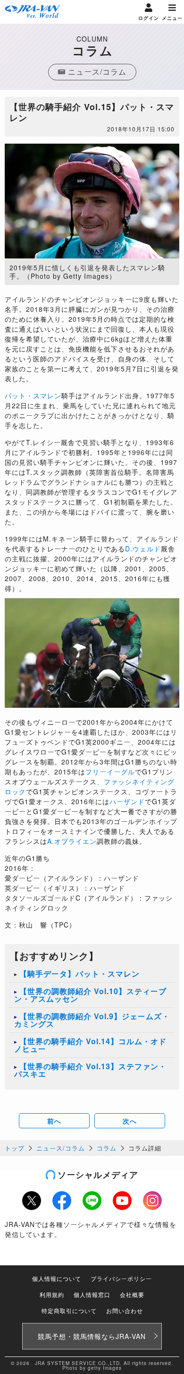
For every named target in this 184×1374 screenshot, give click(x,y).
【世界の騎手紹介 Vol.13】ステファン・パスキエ (90, 1070)
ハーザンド (127, 801)
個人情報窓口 (92, 1294)
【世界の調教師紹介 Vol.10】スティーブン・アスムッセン (90, 995)
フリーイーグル (110, 771)
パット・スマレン (33, 395)
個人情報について (56, 1278)
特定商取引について (69, 1310)
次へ (130, 1120)
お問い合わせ (124, 1310)
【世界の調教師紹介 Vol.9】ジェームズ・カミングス (92, 1020)
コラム (107, 1148)
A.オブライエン (72, 841)
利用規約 (52, 1294)
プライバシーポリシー (121, 1278)
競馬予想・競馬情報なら (92, 1336)
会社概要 (132, 1294)
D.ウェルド (143, 548)
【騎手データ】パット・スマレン (79, 973)
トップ (15, 1148)
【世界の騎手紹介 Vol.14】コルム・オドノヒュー (90, 1045)
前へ (54, 1120)
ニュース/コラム (60, 1148)
